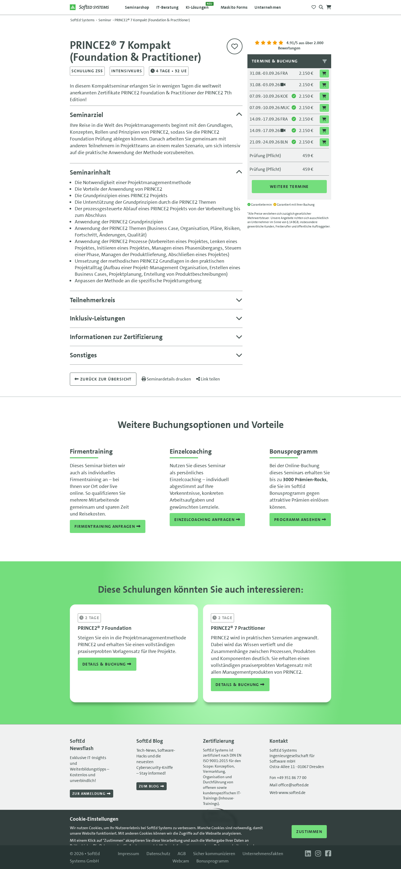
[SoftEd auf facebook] (326, 853)
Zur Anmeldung (89, 793)
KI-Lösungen (199, 6)
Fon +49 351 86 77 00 (288, 777)
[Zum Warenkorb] (328, 5)
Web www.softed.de (288, 792)
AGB (182, 853)
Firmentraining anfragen (105, 526)
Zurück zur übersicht (105, 379)
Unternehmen (268, 7)
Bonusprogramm (212, 861)
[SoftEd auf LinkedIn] (307, 853)
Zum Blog (149, 786)
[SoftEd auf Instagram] (317, 853)
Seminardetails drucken (168, 379)
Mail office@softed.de (289, 785)
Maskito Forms (234, 7)
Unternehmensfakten (263, 853)
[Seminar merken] (235, 46)
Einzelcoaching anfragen (205, 519)
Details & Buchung (104, 664)
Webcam (180, 861)
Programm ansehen (298, 519)
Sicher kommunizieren (214, 853)
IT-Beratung (167, 7)
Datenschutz (158, 853)
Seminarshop (137, 7)
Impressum (128, 853)
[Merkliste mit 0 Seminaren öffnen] (314, 5)
